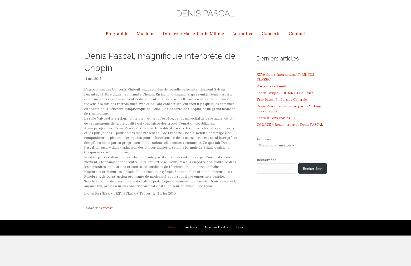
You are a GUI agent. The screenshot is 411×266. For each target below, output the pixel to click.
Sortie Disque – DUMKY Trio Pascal (285, 93)
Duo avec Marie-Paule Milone (193, 33)
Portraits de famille (272, 86)
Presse (108, 208)
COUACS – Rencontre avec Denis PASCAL (290, 124)
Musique (146, 33)
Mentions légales (216, 227)
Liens (239, 227)
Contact (297, 33)
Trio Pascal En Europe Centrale (282, 99)
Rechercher (266, 160)
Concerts (271, 33)
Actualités (242, 33)
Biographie (117, 33)
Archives (264, 139)
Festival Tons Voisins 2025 (277, 118)
